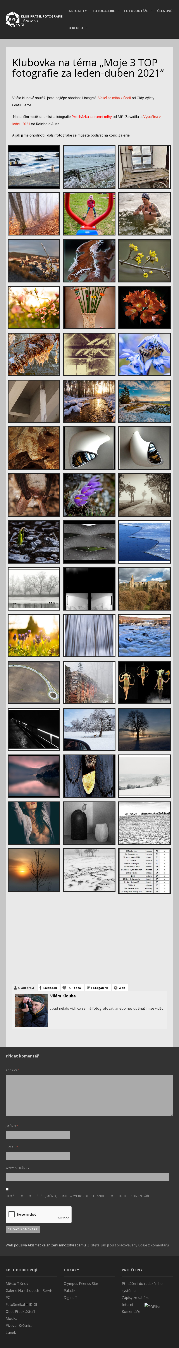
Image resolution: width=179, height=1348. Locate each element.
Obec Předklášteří (20, 1311)
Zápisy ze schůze (135, 1297)
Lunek (11, 1332)
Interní (127, 1304)
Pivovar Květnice (19, 1325)
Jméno (12, 1126)
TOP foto (74, 988)
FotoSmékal (15, 1304)
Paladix (69, 1290)
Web (122, 988)
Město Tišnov (17, 1283)
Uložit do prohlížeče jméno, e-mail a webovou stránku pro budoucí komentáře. (78, 1196)
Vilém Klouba (63, 995)
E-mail (12, 1147)
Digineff (70, 1297)
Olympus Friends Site (81, 1283)
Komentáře (131, 1311)
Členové (164, 11)
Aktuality (78, 11)
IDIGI (33, 1304)
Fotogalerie (104, 11)
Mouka (11, 1318)
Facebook (50, 988)
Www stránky (18, 1168)
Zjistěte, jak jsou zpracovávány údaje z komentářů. (128, 1245)
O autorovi (26, 988)
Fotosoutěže (136, 11)
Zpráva (13, 1070)
